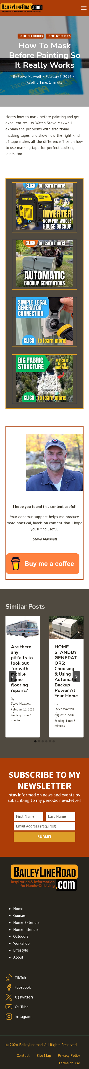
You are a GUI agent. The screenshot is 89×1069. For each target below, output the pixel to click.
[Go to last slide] (12, 676)
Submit (44, 836)
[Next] (76, 676)
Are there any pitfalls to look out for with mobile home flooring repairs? (22, 668)
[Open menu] (83, 7)
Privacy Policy (69, 1055)
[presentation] (22, 627)
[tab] (35, 741)
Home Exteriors (30, 36)
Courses (19, 915)
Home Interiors (59, 36)
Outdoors (20, 936)
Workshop (21, 943)
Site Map (44, 1055)
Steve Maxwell (29, 76)
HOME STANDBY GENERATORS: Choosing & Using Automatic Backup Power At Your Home (66, 671)
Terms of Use (69, 1063)
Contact (23, 1055)
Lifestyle (20, 950)
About (18, 957)
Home (18, 908)
